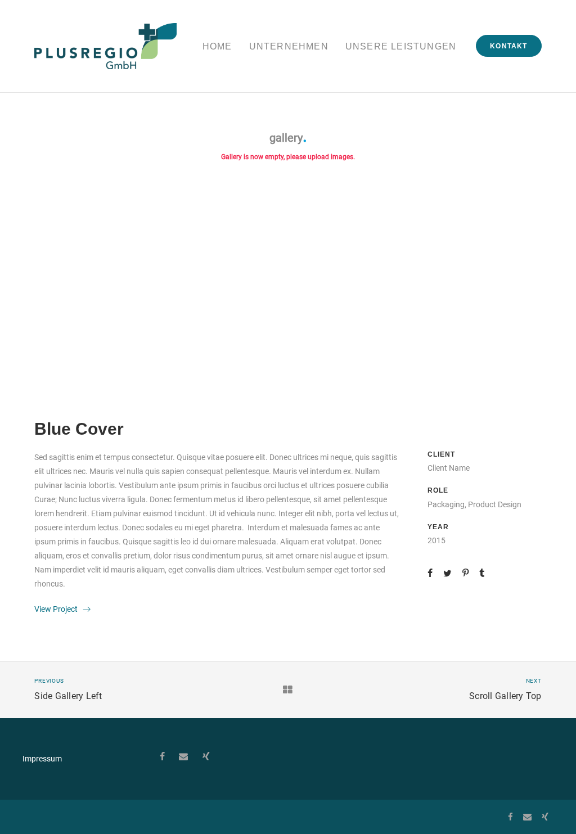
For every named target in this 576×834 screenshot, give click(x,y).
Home (217, 46)
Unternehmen (288, 46)
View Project (58, 609)
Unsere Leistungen (400, 46)
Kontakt (508, 46)
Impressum (42, 758)
